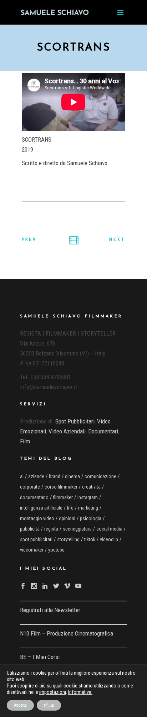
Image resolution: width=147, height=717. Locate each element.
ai (22, 476)
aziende (36, 476)
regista (51, 529)
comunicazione (100, 476)
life (70, 508)
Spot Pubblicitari (75, 421)
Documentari (103, 431)
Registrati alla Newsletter (50, 609)
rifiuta (49, 705)
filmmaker (63, 497)
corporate (30, 487)
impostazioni (52, 692)
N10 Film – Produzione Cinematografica (66, 633)
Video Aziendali (67, 431)
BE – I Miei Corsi (40, 656)
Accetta (20, 705)
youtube (56, 550)
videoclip (109, 539)
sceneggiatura (77, 529)
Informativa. (80, 692)
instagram (87, 497)
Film (25, 441)
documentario (34, 497)
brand (54, 476)
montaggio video (37, 518)
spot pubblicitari (36, 539)
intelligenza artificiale (41, 508)
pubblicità (30, 529)
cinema (72, 476)
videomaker (32, 550)
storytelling (68, 539)
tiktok (89, 539)
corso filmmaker (61, 487)
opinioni (67, 518)
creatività (91, 487)
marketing (88, 508)
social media (109, 529)
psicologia (90, 518)
